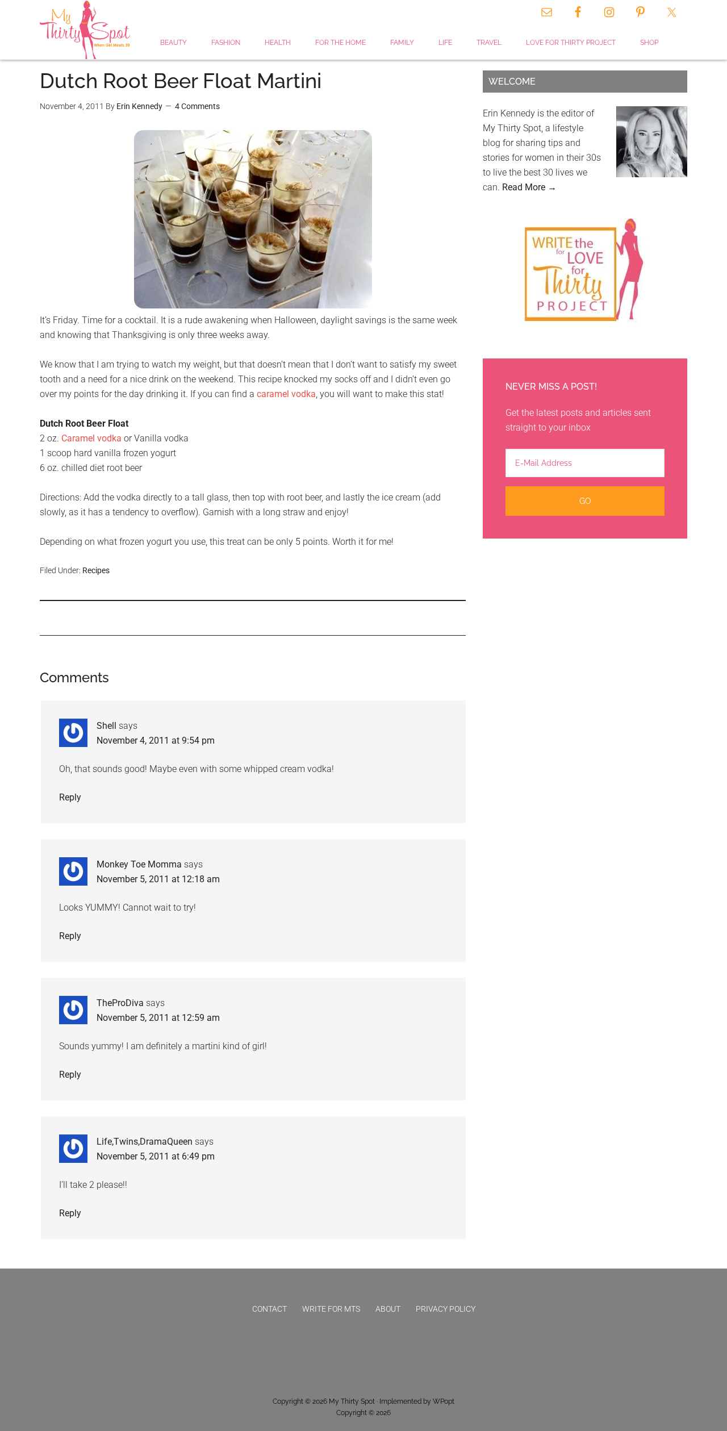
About (387, 1308)
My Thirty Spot (352, 1401)
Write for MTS (331, 1308)
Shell (106, 725)
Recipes (96, 570)
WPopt (443, 1401)
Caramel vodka (91, 438)
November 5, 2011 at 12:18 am (158, 879)
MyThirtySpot (85, 30)
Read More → (529, 187)
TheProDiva (120, 1003)
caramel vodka (286, 394)
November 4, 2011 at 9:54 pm (156, 740)
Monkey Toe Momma (139, 864)
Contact (269, 1308)
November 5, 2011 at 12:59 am (158, 1017)
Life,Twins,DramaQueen (145, 1141)
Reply (70, 797)
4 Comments (197, 106)
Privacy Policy (445, 1308)
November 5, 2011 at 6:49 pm (156, 1156)
